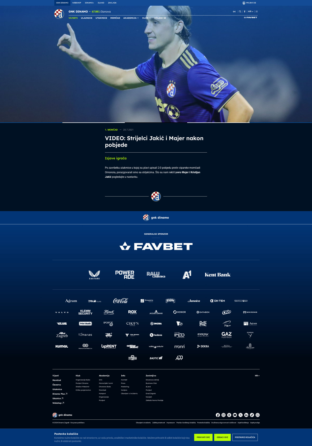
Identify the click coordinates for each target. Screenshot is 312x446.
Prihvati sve (203, 437)
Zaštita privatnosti (158, 423)
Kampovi (102, 393)
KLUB (145, 18)
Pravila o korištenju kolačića (186, 423)
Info (100, 380)
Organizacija (104, 397)
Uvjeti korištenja (243, 423)
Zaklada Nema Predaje (154, 400)
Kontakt (124, 380)
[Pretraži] (240, 11)
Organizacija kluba (83, 380)
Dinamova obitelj (152, 380)
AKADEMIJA (129, 18)
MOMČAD (115, 18)
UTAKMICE (101, 18)
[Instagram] (223, 415)
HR (249, 11)
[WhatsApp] (258, 415)
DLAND (101, 3)
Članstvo (56, 384)
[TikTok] (252, 415)
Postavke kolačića (245, 437)
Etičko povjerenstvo (83, 390)
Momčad (56, 380)
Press (123, 383)
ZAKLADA (112, 3)
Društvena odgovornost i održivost (223, 423)
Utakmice (57, 389)
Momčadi (102, 390)
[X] (241, 415)
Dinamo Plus (58, 394)
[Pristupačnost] (245, 11)
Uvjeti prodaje (255, 423)
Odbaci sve (222, 437)
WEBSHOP (76, 3)
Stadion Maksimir (82, 387)
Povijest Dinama (82, 383)
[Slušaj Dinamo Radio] (234, 11)
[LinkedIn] (246, 415)
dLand (148, 387)
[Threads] (229, 415)
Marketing (125, 387)
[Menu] (257, 11)
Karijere (124, 390)
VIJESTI (73, 18)
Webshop (57, 403)
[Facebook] (218, 415)
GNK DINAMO (62, 3)
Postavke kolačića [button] (203, 423)
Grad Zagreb (151, 393)
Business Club (151, 383)
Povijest (102, 400)
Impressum (171, 423)
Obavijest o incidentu (129, 393)
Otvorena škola (105, 387)
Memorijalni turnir (106, 383)
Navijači (149, 397)
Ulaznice (56, 398)
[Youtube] (235, 415)
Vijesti (55, 375)
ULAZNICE (86, 18)
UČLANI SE (160, 18)
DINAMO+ (89, 3)
